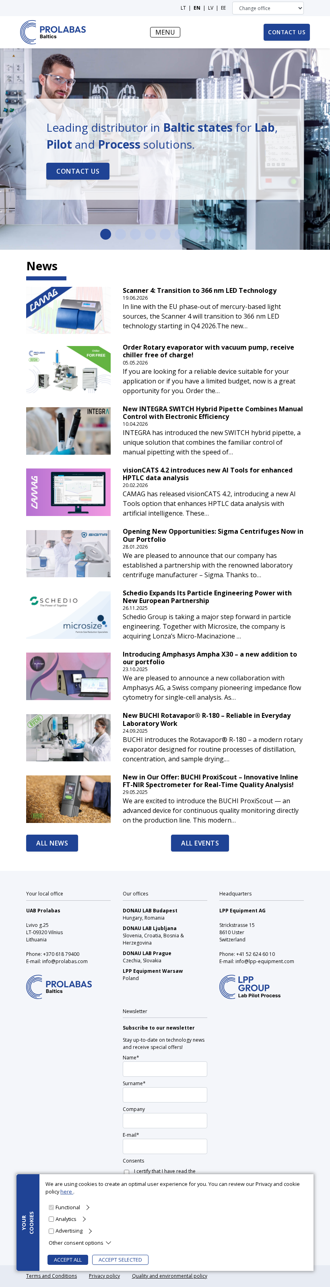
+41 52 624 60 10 (255, 954)
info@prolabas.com (65, 961)
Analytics (66, 1219)
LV (210, 7)
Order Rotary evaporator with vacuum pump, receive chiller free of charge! (208, 351)
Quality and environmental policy (169, 1275)
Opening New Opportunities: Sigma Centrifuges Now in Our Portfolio (213, 535)
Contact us (77, 171)
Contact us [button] (286, 32)
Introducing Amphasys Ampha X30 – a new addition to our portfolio (210, 658)
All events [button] (200, 843)
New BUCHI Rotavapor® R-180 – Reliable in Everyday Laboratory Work (207, 719)
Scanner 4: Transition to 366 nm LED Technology (199, 290)
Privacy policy (104, 1275)
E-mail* (131, 1135)
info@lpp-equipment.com (264, 961)
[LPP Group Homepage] (59, 981)
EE (223, 7)
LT (183, 7)
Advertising (69, 1230)
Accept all (68, 1259)
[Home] (53, 32)
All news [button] (52, 843)
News (42, 266)
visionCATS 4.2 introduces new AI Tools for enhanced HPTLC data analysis (208, 474)
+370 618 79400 (61, 954)
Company (134, 1109)
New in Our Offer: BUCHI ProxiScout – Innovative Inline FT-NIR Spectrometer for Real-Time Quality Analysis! (210, 781)
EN (197, 7)
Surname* (134, 1083)
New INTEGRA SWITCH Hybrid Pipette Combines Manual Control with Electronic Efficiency (213, 413)
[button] (8, 149)
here (66, 1191)
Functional (68, 1207)
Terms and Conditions (51, 1275)
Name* (131, 1057)
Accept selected (120, 1259)
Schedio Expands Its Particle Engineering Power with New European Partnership (207, 597)
